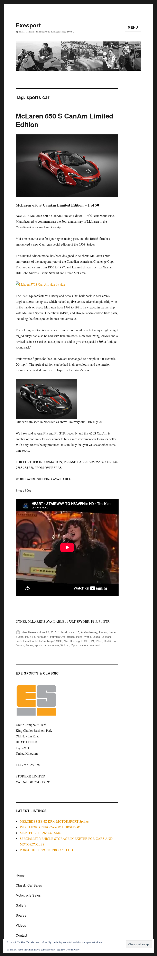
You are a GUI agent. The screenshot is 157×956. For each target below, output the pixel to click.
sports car (40, 645)
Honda (71, 637)
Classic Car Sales (29, 885)
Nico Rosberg (72, 641)
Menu (133, 27)
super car (53, 645)
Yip (73, 645)
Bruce (112, 632)
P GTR (85, 641)
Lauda (96, 637)
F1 (26, 637)
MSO (59, 641)
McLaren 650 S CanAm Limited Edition (64, 120)
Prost (99, 641)
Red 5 (107, 641)
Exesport (28, 25)
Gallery (21, 905)
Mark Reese (28, 632)
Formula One (57, 637)
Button (20, 637)
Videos (21, 925)
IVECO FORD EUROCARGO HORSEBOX (50, 827)
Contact (21, 935)
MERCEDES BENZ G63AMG (40, 833)
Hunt (79, 637)
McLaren (40, 641)
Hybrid (87, 637)
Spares (21, 915)
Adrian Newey (89, 632)
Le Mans (106, 637)
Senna (29, 645)
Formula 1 (42, 637)
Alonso (103, 632)
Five (32, 637)
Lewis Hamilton (25, 641)
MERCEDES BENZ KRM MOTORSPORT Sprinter (55, 821)
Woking (65, 645)
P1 (92, 641)
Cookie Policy (73, 949)
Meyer (50, 641)
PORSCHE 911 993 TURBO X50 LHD (46, 850)
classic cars (67, 632)
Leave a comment (89, 645)
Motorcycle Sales (28, 895)
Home (20, 875)
